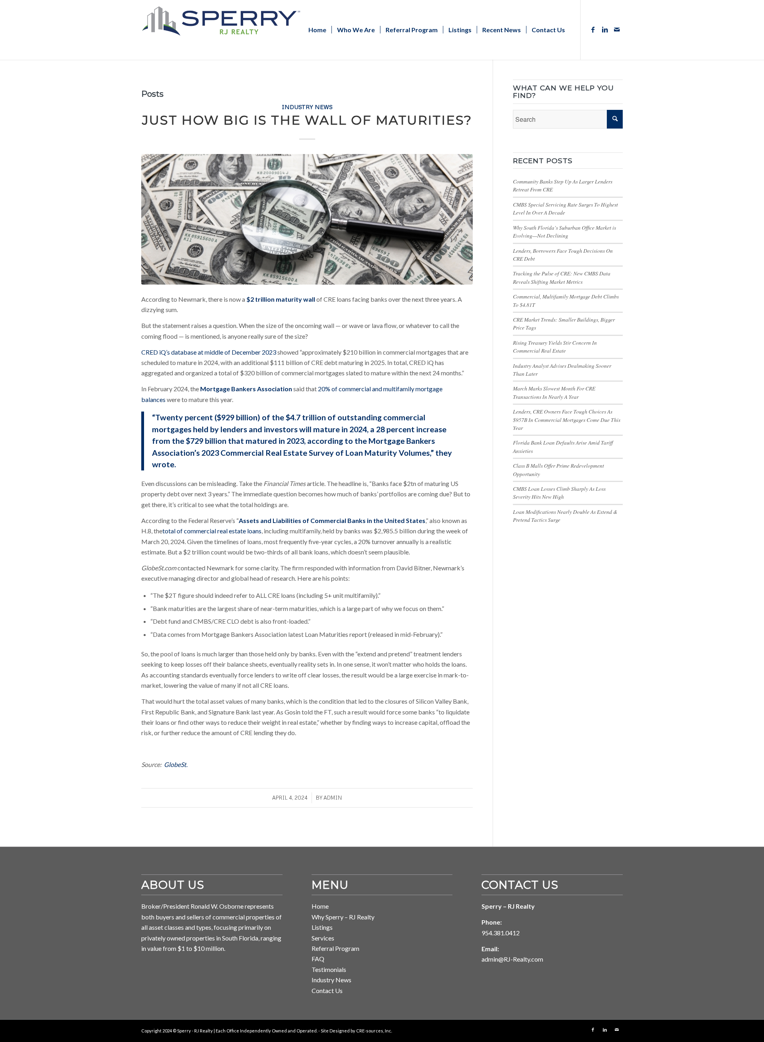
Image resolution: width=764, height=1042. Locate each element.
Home (320, 906)
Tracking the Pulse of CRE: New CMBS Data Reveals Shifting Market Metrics (561, 277)
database (183, 352)
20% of (327, 388)
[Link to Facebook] (593, 29)
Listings (322, 927)
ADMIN (333, 797)
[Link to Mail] (617, 29)
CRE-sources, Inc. (374, 1030)
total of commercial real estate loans (211, 531)
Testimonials (329, 969)
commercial (354, 388)
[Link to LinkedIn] (605, 29)
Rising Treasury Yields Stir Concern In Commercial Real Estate (555, 346)
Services (323, 938)
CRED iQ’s (155, 352)
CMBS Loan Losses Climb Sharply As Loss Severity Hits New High (559, 492)
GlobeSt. (175, 764)
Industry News (307, 106)
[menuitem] (317, 30)
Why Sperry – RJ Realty (343, 917)
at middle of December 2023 (236, 352)
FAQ (318, 958)
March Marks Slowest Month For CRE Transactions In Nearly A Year (554, 392)
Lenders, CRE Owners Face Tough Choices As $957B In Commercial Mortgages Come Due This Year (566, 419)
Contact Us (327, 990)
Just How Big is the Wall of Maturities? (307, 120)
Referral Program (335, 948)
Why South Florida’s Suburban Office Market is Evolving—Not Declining (564, 231)
